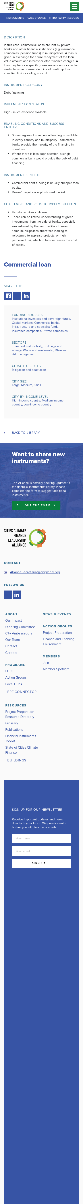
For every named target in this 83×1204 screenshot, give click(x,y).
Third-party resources (65, 18)
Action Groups (16, 677)
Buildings (16, 760)
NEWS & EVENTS (57, 614)
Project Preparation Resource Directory (19, 714)
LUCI (9, 671)
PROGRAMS (15, 665)
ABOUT (11, 614)
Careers (11, 652)
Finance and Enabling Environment (58, 641)
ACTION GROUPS (57, 626)
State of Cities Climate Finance (21, 750)
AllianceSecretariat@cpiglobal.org (35, 572)
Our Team (12, 639)
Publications (14, 729)
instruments (15, 18)
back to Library (26, 432)
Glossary (11, 723)
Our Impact (13, 620)
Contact (11, 646)
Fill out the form (34, 505)
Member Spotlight (56, 669)
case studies (36, 18)
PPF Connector (22, 691)
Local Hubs (13, 684)
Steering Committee (20, 626)
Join (46, 662)
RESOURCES (16, 705)
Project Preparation (57, 632)
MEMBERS (51, 656)
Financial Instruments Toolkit (20, 738)
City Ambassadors (18, 633)
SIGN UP (39, 863)
